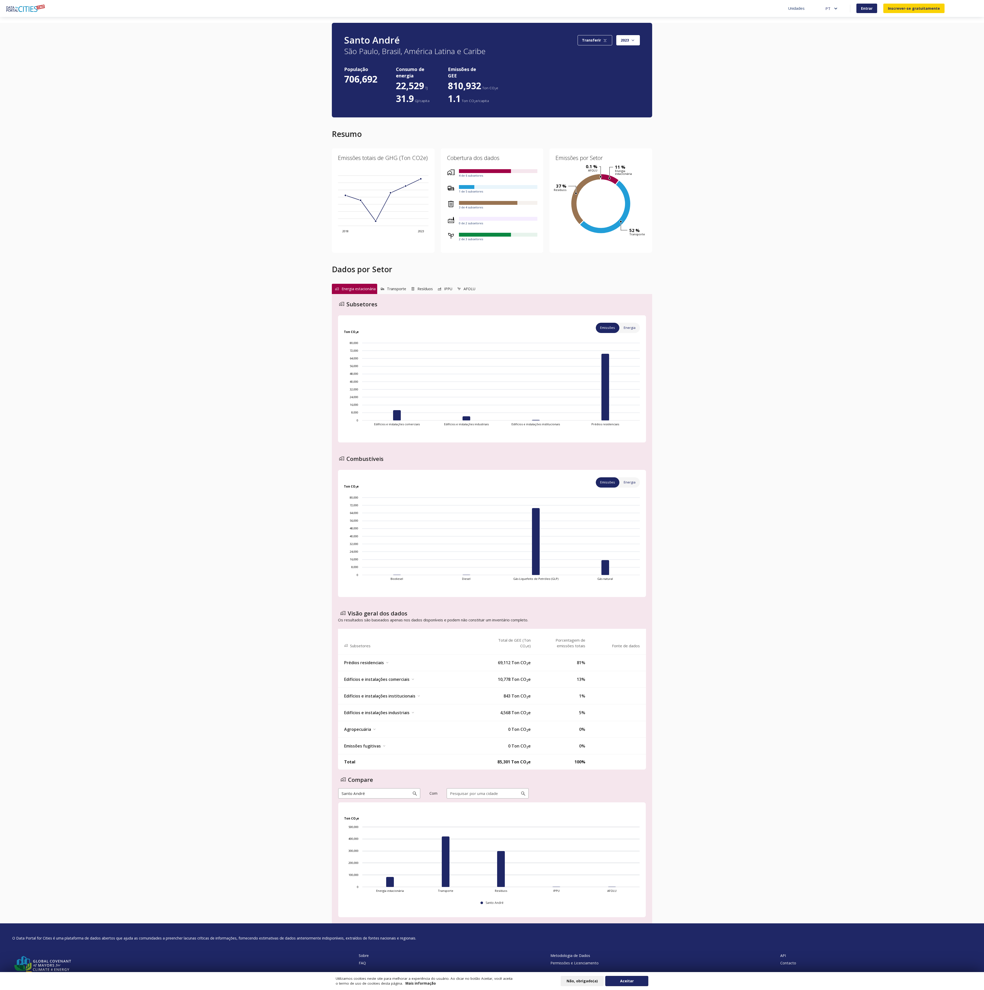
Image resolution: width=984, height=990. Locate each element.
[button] (492, 662)
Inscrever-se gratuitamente (914, 8)
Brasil (391, 51)
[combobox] (628, 40)
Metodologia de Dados (570, 955)
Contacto (788, 963)
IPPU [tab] (448, 288)
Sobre (364, 955)
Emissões (607, 327)
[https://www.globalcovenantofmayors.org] (42, 965)
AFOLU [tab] (469, 288)
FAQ (362, 963)
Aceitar (627, 980)
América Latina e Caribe (445, 51)
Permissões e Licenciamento (574, 963)
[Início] (25, 8)
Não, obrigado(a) (582, 980)
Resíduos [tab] (425, 288)
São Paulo (361, 51)
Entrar (867, 8)
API (783, 955)
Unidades (796, 8)
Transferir (591, 40)
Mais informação (420, 983)
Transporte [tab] (396, 288)
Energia (630, 327)
